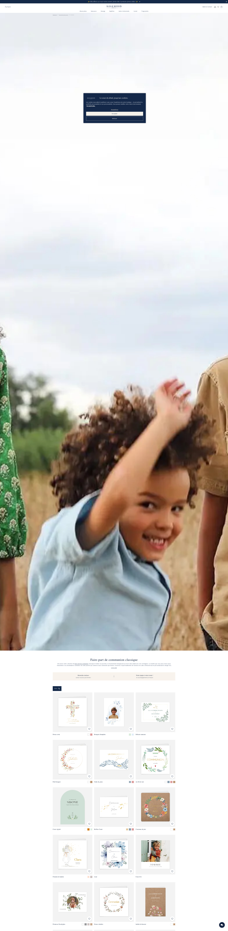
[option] (88, 735)
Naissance (94, 11)
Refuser (114, 118)
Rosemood (55, 14)
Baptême (111, 11)
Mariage (103, 11)
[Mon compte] (215, 7)
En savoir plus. (91, 106)
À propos (8, 7)
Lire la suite (114, 667)
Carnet (135, 11)
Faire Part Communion (63, 14)
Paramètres (114, 109)
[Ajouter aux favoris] (89, 729)
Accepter (114, 113)
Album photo (83, 11)
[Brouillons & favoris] (218, 7)
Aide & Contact (207, 7)
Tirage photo (144, 11)
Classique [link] (72, 14)
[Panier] (221, 7)
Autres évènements (124, 11)
